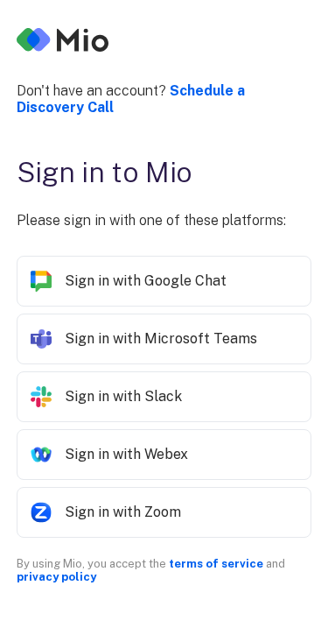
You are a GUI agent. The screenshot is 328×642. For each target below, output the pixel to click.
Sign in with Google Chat (146, 280)
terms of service (216, 563)
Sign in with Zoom (123, 512)
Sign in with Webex (126, 454)
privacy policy (56, 576)
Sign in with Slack (123, 396)
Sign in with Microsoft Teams (161, 338)
